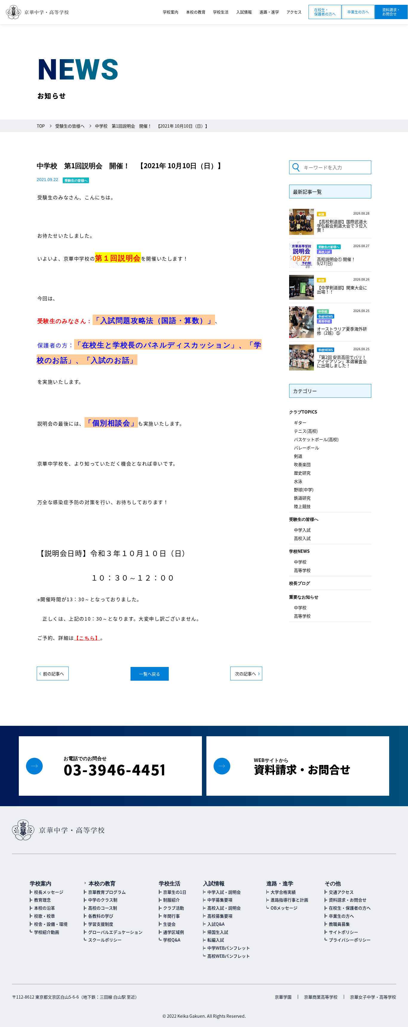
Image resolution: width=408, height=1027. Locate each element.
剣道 (298, 456)
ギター (300, 423)
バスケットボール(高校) (316, 439)
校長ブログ (299, 583)
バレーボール (306, 448)
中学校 (300, 562)
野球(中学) (304, 489)
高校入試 (302, 538)
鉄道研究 (302, 498)
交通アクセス (341, 892)
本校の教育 (102, 883)
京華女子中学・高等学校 (373, 997)
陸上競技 (302, 506)
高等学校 (302, 570)
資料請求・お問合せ (391, 11)
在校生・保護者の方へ (325, 11)
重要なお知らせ (303, 597)
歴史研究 (302, 473)
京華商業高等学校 (321, 997)
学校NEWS (299, 551)
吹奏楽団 (302, 464)
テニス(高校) (306, 431)
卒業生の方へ (358, 11)
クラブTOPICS (303, 412)
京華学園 (283, 997)
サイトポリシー (343, 932)
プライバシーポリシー (350, 940)
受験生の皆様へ (303, 519)
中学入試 (302, 530)
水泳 (298, 481)
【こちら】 (87, 637)
